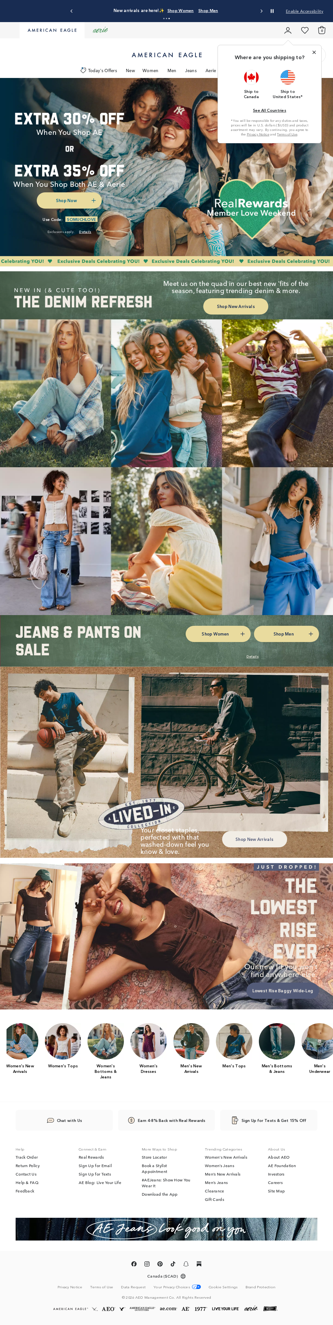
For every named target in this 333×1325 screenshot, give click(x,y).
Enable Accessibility (304, 11)
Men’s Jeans (216, 1182)
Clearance (214, 1191)
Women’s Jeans (219, 1165)
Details (182, 13)
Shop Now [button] (66, 200)
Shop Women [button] (231, 7)
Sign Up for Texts (95, 1174)
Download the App (160, 1194)
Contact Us (26, 1174)
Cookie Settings (223, 1286)
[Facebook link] (134, 1264)
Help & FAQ (27, 1182)
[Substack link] (199, 1264)
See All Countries (269, 110)
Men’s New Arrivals (222, 1174)
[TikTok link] (173, 1264)
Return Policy (28, 1165)
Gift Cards (214, 1199)
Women (150, 70)
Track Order (27, 1157)
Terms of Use (287, 134)
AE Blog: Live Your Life (100, 1182)
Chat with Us (69, 1120)
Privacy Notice (258, 134)
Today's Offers (102, 70)
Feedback (25, 1191)
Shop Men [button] (155, 13)
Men (172, 70)
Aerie (211, 70)
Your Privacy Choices (171, 1286)
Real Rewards (91, 1157)
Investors (276, 1174)
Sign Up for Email (95, 1165)
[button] (164, 18)
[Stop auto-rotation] (272, 11)
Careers (275, 1182)
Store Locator (154, 1157)
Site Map (276, 1191)
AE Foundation (282, 1165)
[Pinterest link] (160, 1264)
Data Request (133, 1286)
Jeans (191, 70)
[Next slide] (261, 11)
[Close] (314, 52)
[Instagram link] (147, 1264)
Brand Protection (261, 1286)
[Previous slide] (71, 11)
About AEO (279, 1157)
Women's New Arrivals (226, 1157)
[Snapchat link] (186, 1264)
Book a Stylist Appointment (154, 1168)
